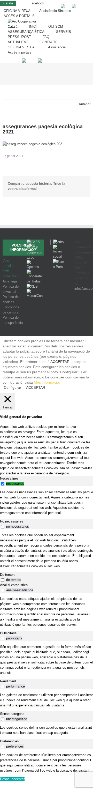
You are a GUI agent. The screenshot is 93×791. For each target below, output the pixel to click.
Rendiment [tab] (8, 681)
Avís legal (10, 281)
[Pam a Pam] (58, 262)
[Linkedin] (88, 307)
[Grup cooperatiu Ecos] (35, 247)
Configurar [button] (12, 387)
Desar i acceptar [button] (12, 779)
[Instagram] (82, 307)
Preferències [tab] (9, 741)
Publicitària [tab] (8, 633)
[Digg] (75, 307)
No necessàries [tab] (11, 521)
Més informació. (47, 382)
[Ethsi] (57, 242)
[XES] (32, 286)
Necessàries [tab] (9, 478)
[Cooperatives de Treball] (35, 272)
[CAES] (33, 242)
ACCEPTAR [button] (59, 362)
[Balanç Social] (58, 247)
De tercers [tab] (8, 575)
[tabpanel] (46, 503)
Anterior (84, 104)
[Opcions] (35, 263)
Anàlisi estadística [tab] (14, 585)
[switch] (2, 484)
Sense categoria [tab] (12, 714)
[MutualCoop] (35, 292)
